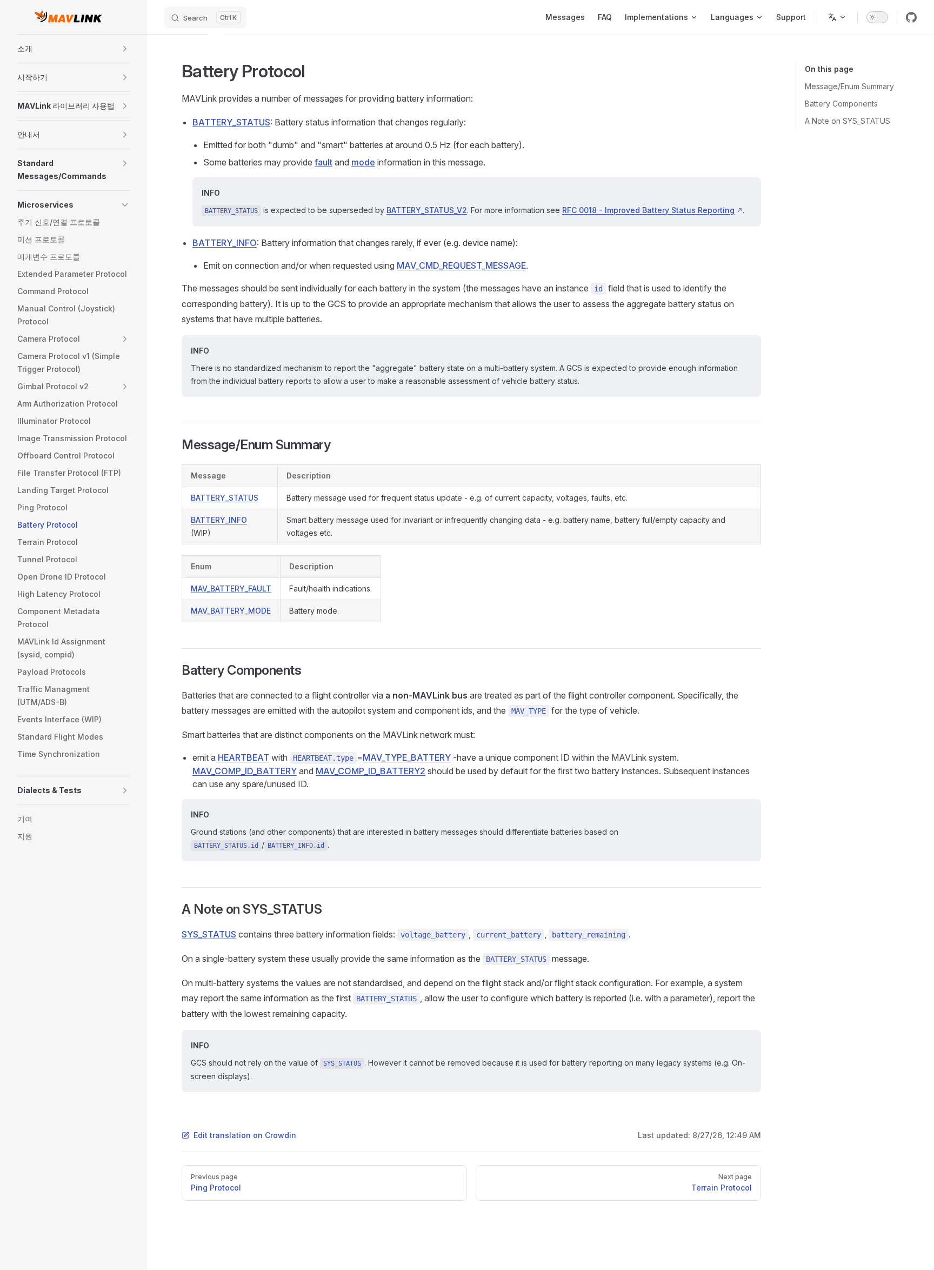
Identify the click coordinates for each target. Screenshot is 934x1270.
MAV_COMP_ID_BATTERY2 (370, 771)
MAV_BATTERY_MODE (231, 610)
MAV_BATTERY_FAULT (231, 588)
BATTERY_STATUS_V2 (426, 210)
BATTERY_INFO (224, 242)
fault (323, 162)
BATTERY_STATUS (231, 122)
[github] (911, 17)
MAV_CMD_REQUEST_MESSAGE (461, 265)
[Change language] (837, 17)
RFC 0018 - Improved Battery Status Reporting (648, 210)
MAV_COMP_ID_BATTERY (244, 771)
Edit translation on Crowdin (245, 1135)
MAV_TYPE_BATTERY (407, 757)
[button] (125, 48)
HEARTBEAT (243, 757)
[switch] (877, 17)
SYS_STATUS (209, 934)
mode (363, 162)
